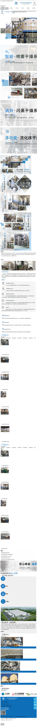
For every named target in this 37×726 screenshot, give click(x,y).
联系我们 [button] (2, 13)
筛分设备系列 (7, 8)
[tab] (18, 257)
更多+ (2, 551)
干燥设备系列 (2, 7)
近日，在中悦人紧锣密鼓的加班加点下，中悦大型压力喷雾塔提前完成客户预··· (18, 285)
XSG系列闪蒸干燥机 (5, 389)
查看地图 (2, 724)
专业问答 (4, 5)
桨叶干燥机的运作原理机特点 (6, 322)
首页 (34, 2)
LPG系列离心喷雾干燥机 (5, 354)
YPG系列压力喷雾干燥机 (5, 424)
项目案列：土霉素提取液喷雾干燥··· (6, 683)
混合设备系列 (2, 8)
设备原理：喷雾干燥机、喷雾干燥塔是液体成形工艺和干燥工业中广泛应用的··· (18, 290)
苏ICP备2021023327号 (8, 706)
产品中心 (2, 725)
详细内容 (3, 279)
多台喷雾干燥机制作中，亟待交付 (9, 288)
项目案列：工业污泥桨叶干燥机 (6, 647)
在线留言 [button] (13, 12)
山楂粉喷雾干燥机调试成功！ (5, 552)
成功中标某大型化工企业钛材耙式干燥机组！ (8, 559)
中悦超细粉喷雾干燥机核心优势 (6, 315)
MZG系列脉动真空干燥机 (5, 441)
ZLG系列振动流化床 (4, 548)
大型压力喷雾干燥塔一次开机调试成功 (7, 554)
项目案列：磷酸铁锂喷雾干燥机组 (6, 671)
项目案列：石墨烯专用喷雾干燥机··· (6, 659)
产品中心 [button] (2, 6)
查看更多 (2, 631)
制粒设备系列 (7, 7)
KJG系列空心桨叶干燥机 (5, 406)
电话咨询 (2, 723)
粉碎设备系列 (2, 9)
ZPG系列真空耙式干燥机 (5, 482)
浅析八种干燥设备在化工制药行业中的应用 (10, 300)
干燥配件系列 (7, 9)
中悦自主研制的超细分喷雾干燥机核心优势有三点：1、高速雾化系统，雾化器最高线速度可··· (17, 318)
